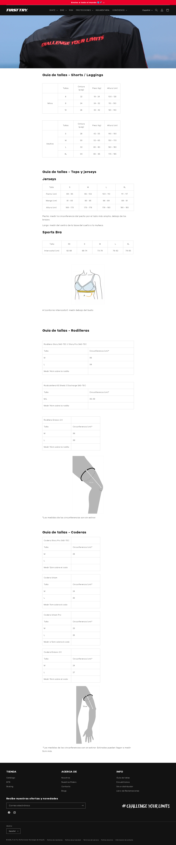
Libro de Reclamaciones (127, 791)
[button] (53, 10)
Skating (9, 786)
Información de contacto (124, 840)
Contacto (66, 786)
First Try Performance (20, 840)
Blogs (64, 791)
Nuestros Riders (68, 782)
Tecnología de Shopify (37, 840)
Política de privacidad (73, 840)
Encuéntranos (123, 782)
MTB (8, 782)
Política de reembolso (55, 840)
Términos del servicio (91, 840)
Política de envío (107, 840)
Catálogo (10, 778)
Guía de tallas (123, 778)
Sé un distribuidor (124, 786)
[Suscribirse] (82, 806)
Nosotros (65, 778)
